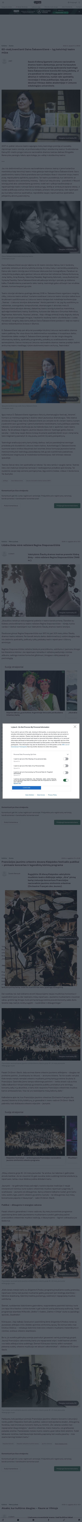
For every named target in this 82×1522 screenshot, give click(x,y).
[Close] (76, 727)
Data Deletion (29, 795)
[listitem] (41, 754)
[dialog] (41, 761)
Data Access (41, 795)
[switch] (65, 759)
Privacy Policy (52, 795)
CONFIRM (26, 787)
